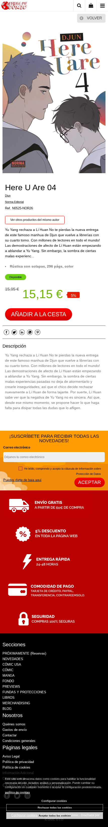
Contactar (10, 735)
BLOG (7, 709)
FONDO (8, 681)
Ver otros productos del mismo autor (34, 220)
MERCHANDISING (16, 703)
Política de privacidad (18, 762)
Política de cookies (16, 767)
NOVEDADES (13, 659)
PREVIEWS (11, 686)
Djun (8, 195)
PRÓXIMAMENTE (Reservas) (24, 653)
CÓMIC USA (12, 664)
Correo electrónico (16, 447)
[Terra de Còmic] (14, 6)
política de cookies (17, 792)
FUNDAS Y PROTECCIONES (24, 692)
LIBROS (9, 697)
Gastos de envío (15, 730)
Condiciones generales (19, 741)
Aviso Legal (11, 756)
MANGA (9, 675)
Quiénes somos (14, 724)
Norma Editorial (14, 201)
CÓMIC (8, 670)
